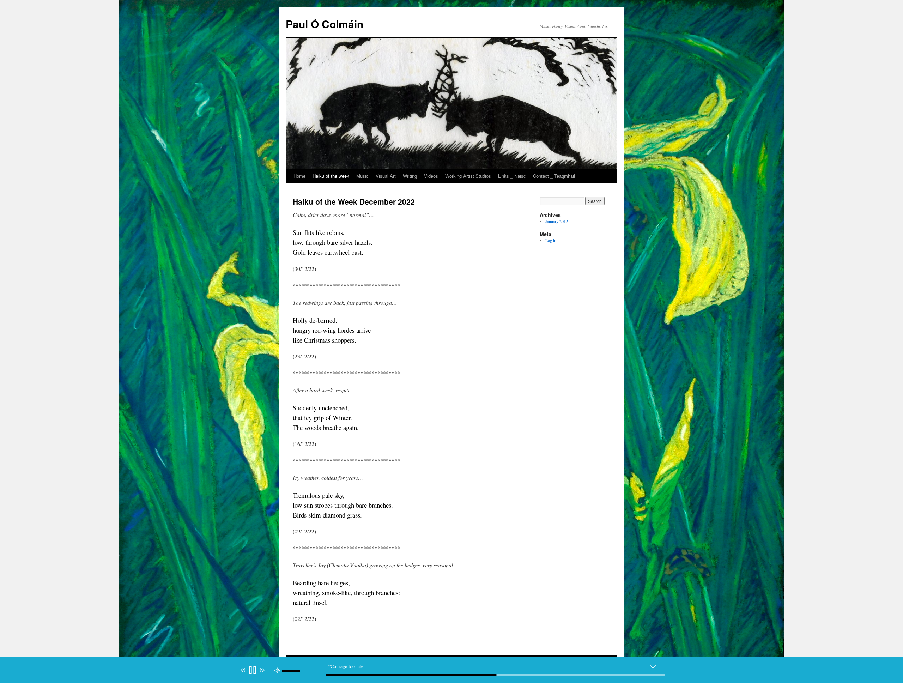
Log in (550, 240)
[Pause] (252, 670)
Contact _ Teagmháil (554, 176)
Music (362, 176)
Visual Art (386, 176)
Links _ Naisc (512, 176)
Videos (431, 176)
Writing (410, 176)
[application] (455, 671)
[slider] (495, 675)
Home (299, 176)
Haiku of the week (331, 176)
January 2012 (556, 221)
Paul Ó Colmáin (324, 23)
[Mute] (277, 669)
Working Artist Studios (468, 176)
